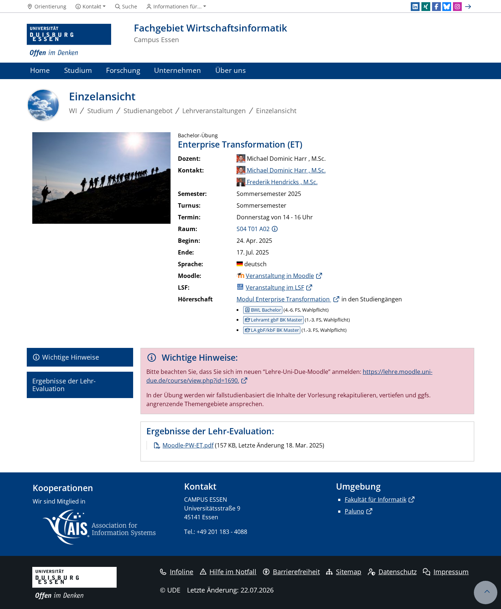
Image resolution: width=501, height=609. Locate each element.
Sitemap (348, 571)
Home (40, 70)
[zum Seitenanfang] (485, 592)
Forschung (123, 70)
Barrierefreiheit (296, 571)
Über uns (230, 70)
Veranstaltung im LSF (275, 287)
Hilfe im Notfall (232, 571)
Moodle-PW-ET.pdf (187, 445)
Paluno (354, 511)
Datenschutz (398, 571)
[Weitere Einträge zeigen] (469, 6)
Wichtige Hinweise (69, 357)
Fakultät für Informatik (375, 499)
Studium (78, 70)
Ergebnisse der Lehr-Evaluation (64, 384)
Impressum (451, 571)
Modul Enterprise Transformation (284, 299)
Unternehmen (177, 70)
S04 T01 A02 (253, 229)
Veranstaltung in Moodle (280, 276)
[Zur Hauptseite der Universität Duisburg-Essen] (69, 40)
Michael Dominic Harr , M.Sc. (285, 170)
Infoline (181, 571)
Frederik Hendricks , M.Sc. (281, 182)
